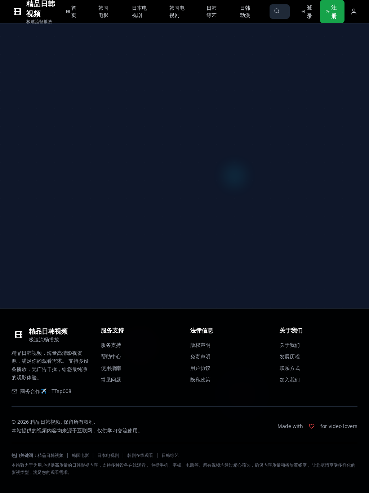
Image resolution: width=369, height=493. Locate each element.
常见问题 (111, 379)
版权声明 (200, 344)
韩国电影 (80, 455)
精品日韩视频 (50, 455)
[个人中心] (353, 11)
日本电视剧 (108, 455)
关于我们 (290, 344)
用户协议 (200, 368)
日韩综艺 (170, 455)
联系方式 (290, 368)
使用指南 (111, 368)
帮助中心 (111, 356)
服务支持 (111, 344)
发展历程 (290, 356)
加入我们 (290, 379)
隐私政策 (200, 379)
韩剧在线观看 (140, 455)
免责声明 (200, 356)
